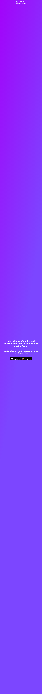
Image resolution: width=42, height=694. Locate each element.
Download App (18, 3)
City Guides (24, 3)
